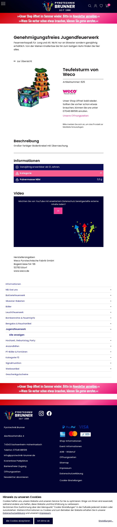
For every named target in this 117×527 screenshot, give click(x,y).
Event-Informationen (71, 446)
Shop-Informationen (70, 440)
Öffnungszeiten (12, 471)
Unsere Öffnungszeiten (75, 115)
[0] (106, 5)
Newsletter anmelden (85, 16)
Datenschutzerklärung (14, 513)
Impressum (45, 513)
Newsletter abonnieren (16, 477)
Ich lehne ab (43, 520)
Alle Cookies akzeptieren (18, 520)
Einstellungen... (106, 520)
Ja (58, 210)
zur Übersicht (24, 61)
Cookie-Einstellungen (71, 480)
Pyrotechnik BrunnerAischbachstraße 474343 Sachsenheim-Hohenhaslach (23, 436)
